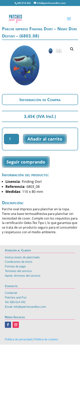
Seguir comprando (25, 162)
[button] (71, 49)
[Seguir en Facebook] (8, 325)
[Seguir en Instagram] (16, 325)
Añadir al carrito (44, 139)
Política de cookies (46, 339)
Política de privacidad (18, 339)
